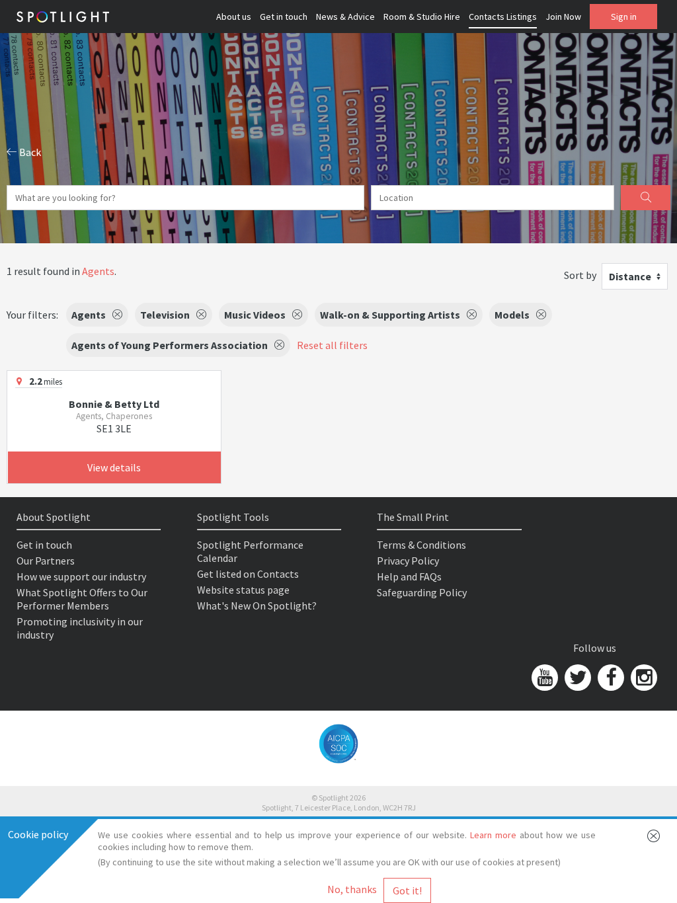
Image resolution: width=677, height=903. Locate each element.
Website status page (243, 589)
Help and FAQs (409, 576)
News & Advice (345, 16)
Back (29, 152)
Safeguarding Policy (422, 592)
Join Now (563, 16)
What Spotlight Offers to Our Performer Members (82, 599)
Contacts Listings (503, 16)
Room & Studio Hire (421, 16)
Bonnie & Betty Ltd (114, 404)
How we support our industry (81, 576)
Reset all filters (332, 345)
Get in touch (283, 16)
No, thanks (352, 889)
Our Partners (46, 560)
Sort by (580, 275)
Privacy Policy (408, 560)
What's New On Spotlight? (257, 605)
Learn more (493, 835)
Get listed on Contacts (248, 573)
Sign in (624, 16)
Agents (98, 271)
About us (233, 16)
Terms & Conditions (421, 544)
